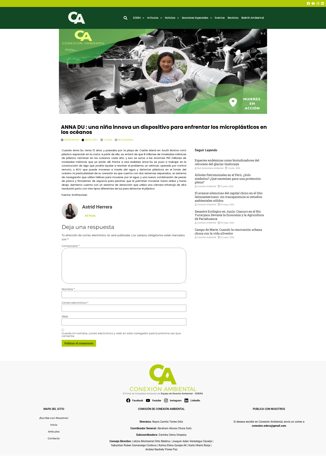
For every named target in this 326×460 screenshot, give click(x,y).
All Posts (90, 215)
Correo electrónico (75, 302)
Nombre (68, 289)
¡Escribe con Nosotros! (53, 418)
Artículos (54, 431)
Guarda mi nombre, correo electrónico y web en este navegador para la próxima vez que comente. (121, 334)
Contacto (54, 438)
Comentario (70, 246)
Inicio (53, 424)
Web (65, 316)
